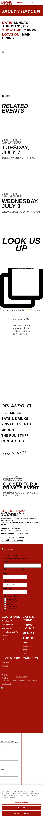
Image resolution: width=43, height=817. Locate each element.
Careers (30, 658)
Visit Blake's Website (21, 676)
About (28, 638)
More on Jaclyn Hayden (15, 43)
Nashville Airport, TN (10, 632)
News (24, 650)
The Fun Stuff (15, 435)
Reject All (21, 808)
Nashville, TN (7, 628)
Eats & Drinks (14, 418)
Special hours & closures (12, 540)
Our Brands (26, 653)
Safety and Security (33, 680)
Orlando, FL (21, 2)
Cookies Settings (21, 802)
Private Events (16, 424)
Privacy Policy (6, 680)
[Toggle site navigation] (39, 2)
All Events (6, 662)
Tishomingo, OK (8, 639)
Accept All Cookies (21, 813)
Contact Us (12, 441)
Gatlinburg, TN (7, 621)
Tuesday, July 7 (15, 149)
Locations (11, 616)
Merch (7, 430)
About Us (26, 643)
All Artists (5, 666)
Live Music (11, 413)
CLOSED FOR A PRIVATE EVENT (21, 486)
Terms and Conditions (19, 680)
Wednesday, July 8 (20, 203)
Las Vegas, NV (7, 625)
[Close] (40, 788)
